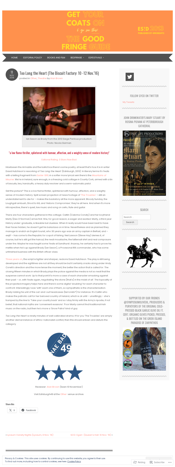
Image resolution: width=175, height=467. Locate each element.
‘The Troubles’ (88, 195)
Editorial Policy (32, 57)
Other (33, 78)
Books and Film (56, 57)
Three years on (14, 259)
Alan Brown (56, 78)
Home (14, 57)
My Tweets (128, 102)
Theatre (42, 78)
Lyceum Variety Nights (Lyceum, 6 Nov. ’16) (29, 435)
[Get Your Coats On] (87, 52)
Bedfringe (76, 57)
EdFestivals (95, 57)
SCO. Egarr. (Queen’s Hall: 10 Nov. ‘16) (92, 435)
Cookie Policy (74, 461)
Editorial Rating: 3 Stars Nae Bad (59, 159)
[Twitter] (130, 77)
